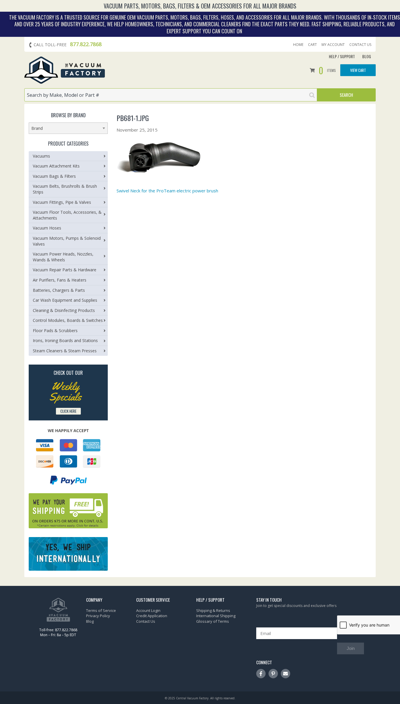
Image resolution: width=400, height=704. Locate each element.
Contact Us (360, 44)
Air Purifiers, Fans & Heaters (59, 280)
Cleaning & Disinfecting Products (64, 310)
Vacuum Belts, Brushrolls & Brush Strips (65, 189)
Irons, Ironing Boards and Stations (65, 340)
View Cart (358, 70)
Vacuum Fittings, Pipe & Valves (62, 202)
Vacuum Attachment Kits (56, 166)
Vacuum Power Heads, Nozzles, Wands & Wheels (63, 257)
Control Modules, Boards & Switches (68, 320)
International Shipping (215, 615)
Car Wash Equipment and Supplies (65, 300)
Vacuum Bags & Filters (54, 176)
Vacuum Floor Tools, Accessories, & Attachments (67, 215)
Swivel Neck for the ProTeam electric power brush (167, 191)
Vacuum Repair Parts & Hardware (64, 269)
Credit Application (151, 615)
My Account (333, 44)
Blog (366, 56)
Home (298, 44)
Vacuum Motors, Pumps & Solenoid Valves (67, 241)
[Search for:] (170, 94)
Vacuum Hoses (47, 228)
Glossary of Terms (212, 621)
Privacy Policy (98, 615)
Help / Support (342, 56)
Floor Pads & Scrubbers (55, 330)
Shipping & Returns (213, 610)
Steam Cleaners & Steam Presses (65, 350)
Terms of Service (101, 610)
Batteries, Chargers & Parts (59, 290)
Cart (312, 44)
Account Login (148, 610)
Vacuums (41, 156)
